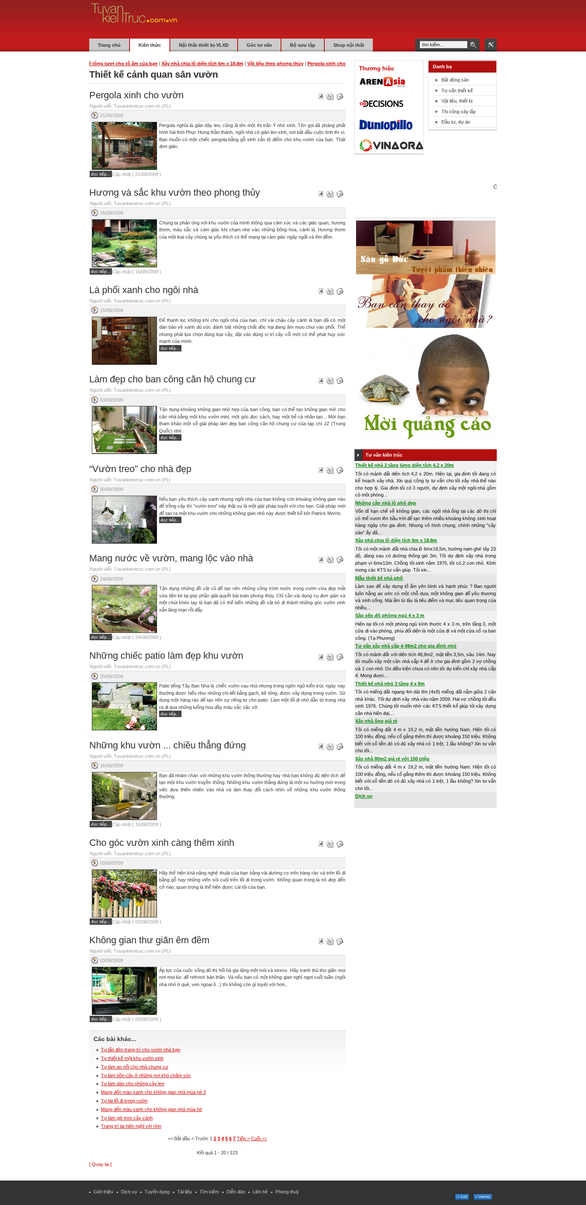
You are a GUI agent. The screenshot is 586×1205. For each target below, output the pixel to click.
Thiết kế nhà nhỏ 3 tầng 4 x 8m (390, 683)
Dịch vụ (363, 796)
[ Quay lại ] (100, 1164)
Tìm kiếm (209, 1191)
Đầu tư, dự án (455, 121)
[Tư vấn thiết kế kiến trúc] (134, 18)
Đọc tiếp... (101, 174)
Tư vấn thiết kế (457, 90)
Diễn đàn (236, 1191)
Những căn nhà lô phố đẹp (385, 503)
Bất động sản (455, 79)
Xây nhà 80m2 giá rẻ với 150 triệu (392, 758)
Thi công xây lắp (458, 111)
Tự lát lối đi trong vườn (124, 1100)
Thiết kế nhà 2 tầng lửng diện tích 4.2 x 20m (404, 465)
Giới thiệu (103, 1191)
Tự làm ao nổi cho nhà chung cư (134, 1066)
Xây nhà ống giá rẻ (376, 721)
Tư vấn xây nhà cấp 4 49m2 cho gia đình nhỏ (405, 645)
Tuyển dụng (157, 1191)
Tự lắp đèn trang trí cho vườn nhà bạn (140, 1049)
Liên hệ (260, 1191)
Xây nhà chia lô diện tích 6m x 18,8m (396, 540)
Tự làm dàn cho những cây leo (132, 1083)
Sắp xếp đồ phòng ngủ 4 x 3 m (389, 615)
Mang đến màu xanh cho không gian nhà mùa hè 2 (153, 1092)
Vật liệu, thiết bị (456, 100)
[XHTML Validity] (482, 1198)
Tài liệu (184, 1191)
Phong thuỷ (287, 1191)
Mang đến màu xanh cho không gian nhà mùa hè (151, 1109)
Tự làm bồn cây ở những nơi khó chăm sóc (146, 1075)
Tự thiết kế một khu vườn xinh (132, 1058)
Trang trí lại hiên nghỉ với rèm (131, 1126)
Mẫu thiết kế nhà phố (379, 578)
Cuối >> (259, 1138)
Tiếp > (243, 1138)
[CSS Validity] (462, 1198)
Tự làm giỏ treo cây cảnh (127, 1117)
